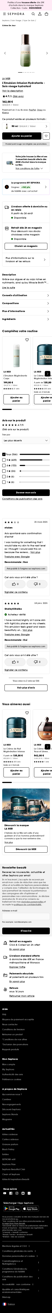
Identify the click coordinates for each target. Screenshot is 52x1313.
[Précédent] (5, 53)
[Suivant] (47, 53)
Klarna (5, 112)
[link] (26, 492)
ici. (17, 1219)
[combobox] (26, 440)
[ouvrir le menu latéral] (4, 14)
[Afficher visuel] (25, 51)
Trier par (6, 434)
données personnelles (32, 902)
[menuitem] (39, 14)
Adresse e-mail (9, 910)
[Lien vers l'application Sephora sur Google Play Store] (12, 1208)
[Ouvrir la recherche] (33, 14)
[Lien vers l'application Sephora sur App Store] (30, 1208)
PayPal (32, 110)
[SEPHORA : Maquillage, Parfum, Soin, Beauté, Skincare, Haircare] (16, 14)
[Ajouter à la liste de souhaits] (27, 340)
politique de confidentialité (28, 904)
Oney (39, 110)
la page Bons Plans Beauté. (14, 1223)
